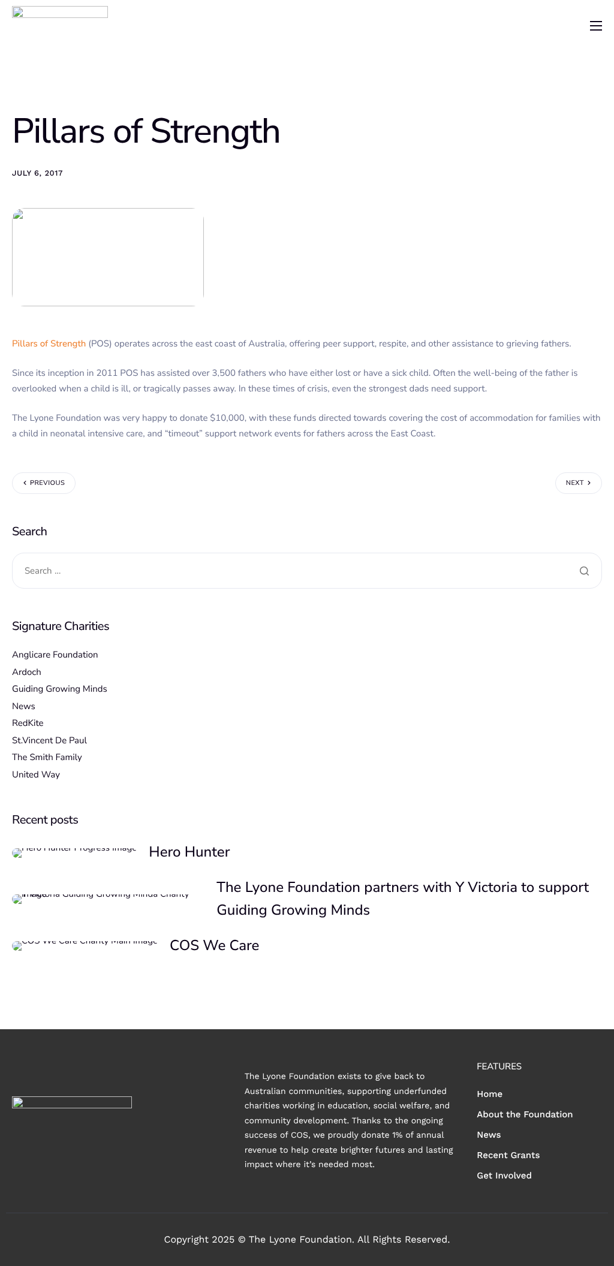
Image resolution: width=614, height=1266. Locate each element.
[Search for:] (307, 571)
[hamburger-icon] (596, 26)
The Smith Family (47, 758)
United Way (36, 775)
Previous (47, 482)
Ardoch (26, 673)
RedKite (28, 724)
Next (575, 482)
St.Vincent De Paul (49, 741)
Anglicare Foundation (55, 655)
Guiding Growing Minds (59, 689)
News (23, 707)
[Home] (60, 25)
